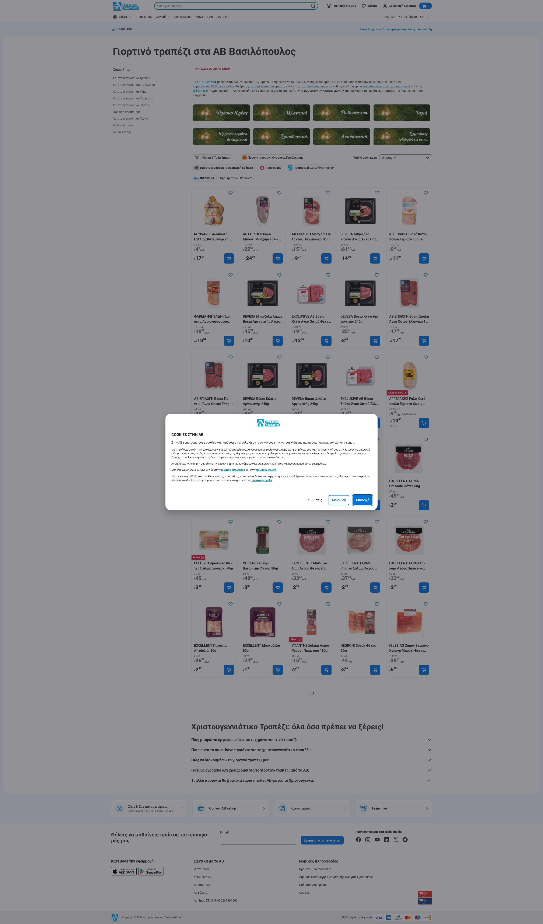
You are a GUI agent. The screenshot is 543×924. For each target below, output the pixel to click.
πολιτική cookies (266, 470)
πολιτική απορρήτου (232, 470)
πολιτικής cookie (262, 480)
